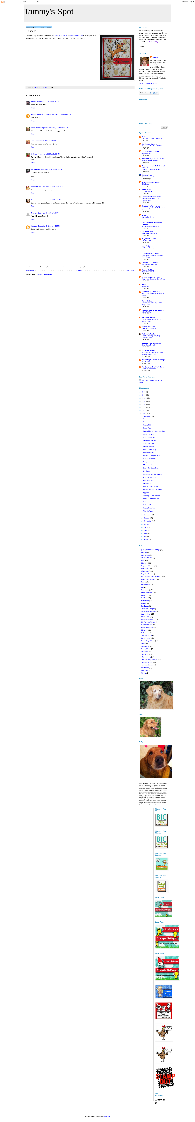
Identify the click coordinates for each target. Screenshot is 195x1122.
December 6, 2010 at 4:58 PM (49, 226)
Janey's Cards (147, 246)
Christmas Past (148, 465)
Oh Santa (146, 471)
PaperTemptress (147, 627)
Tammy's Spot (48, 11)
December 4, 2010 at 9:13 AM (46, 141)
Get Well (144, 598)
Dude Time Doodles (148, 579)
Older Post (130, 270)
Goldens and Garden (150, 263)
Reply (33, 108)
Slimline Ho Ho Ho (148, 217)
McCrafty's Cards (148, 334)
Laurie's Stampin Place (150, 151)
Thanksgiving (146, 657)
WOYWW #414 (146, 312)
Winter (143, 673)
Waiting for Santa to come (152, 489)
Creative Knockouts (148, 177)
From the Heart (146, 592)
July (145, 527)
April (145, 536)
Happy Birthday (147, 153)
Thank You (145, 654)
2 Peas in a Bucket (60, 36)
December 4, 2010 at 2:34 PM (51, 169)
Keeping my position (150, 486)
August (146, 524)
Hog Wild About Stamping (151, 239)
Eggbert (146, 492)
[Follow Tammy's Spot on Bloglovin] (149, 94)
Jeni (32, 141)
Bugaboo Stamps (147, 566)
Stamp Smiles (147, 301)
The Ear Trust (148, 511)
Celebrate (144, 568)
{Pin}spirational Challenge (150, 550)
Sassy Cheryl (36, 187)
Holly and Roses (149, 505)
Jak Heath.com (147, 231)
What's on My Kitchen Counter (153, 158)
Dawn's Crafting (148, 270)
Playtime (144, 630)
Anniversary (145, 555)
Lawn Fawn (145, 617)
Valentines (145, 667)
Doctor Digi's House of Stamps (153, 360)
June (146, 530)
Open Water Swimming (149, 233)
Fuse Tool (144, 595)
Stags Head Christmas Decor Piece (153, 279)
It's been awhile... (147, 191)
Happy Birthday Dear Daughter (154, 431)
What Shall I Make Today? (151, 277)
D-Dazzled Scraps (148, 317)
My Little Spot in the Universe (153, 310)
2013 (144, 404)
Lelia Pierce (35, 169)
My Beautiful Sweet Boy (149, 264)
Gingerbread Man (149, 462)
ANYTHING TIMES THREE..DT (152, 139)
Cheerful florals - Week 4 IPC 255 (153, 146)
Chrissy (144, 137)
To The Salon (146, 361)
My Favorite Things (148, 622)
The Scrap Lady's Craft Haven (153, 367)
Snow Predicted (148, 434)
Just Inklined (145, 614)
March (146, 539)
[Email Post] (51, 87)
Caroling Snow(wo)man (151, 496)
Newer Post (30, 270)
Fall (142, 587)
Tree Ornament (148, 443)
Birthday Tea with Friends (150, 160)
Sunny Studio (146, 649)
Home (80, 270)
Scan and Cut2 (146, 635)
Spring (143, 643)
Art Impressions (146, 558)
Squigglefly (145, 646)
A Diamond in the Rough (151, 182)
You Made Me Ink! (148, 350)
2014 (144, 401)
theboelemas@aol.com (40, 115)
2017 (144, 392)
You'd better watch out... (149, 328)
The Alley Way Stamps (149, 659)
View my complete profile (148, 83)
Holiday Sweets (148, 446)
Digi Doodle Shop (147, 574)
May (145, 533)
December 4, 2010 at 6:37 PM (52, 200)
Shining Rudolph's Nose (151, 456)
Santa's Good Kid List (151, 499)
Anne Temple (36, 200)
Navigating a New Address (150, 226)
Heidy (144, 284)
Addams (34, 226)
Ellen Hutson (145, 584)
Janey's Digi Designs (148, 611)
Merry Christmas (149, 437)
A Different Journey (148, 248)
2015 (144, 398)
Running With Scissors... (151, 343)
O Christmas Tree (149, 477)
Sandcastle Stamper (149, 144)
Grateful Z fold (146, 241)
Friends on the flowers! (149, 369)
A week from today (149, 459)
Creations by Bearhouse (151, 292)
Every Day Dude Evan (151, 468)
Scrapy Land (145, 638)
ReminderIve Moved (148, 345)
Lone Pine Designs (38, 128)
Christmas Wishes (149, 440)
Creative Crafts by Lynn (151, 206)
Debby (144, 215)
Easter (143, 582)
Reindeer (146, 502)
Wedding (144, 670)
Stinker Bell (145, 286)
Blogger (107, 1116)
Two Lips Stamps (147, 665)
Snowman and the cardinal (152, 474)
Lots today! (147, 419)
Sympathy (144, 651)
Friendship (145, 590)
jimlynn (34, 154)
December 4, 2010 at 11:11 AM (48, 154)
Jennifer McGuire (76, 36)
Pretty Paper (147, 428)
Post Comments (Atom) (44, 274)
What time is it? (148, 480)
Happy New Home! (148, 272)
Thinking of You (146, 662)
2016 (144, 395)
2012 (144, 407)
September (148, 521)
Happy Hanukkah (149, 508)
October (147, 518)
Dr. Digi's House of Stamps (150, 576)
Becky (33, 101)
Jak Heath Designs (148, 609)
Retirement (145, 633)
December (148, 416)
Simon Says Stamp (148, 641)
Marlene (34, 213)
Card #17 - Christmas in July (151, 169)
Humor (143, 603)
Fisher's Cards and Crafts (151, 197)
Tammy (155, 57)
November (148, 515)
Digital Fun (147, 483)
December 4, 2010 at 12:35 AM (48, 101)
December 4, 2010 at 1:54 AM (60, 115)
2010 (144, 413)
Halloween (145, 600)
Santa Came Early (149, 449)
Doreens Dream (147, 175)
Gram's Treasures (148, 327)
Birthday (144, 563)
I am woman (147, 422)
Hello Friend (145, 184)
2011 (144, 410)
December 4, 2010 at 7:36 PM (48, 213)
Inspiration (145, 606)
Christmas (145, 571)
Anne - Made (146, 189)
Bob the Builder (148, 453)
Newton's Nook (146, 625)
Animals (144, 552)
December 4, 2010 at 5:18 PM (52, 187)
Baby (143, 560)
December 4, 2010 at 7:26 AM (57, 128)
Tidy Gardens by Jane (150, 253)
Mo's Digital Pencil (147, 619)
